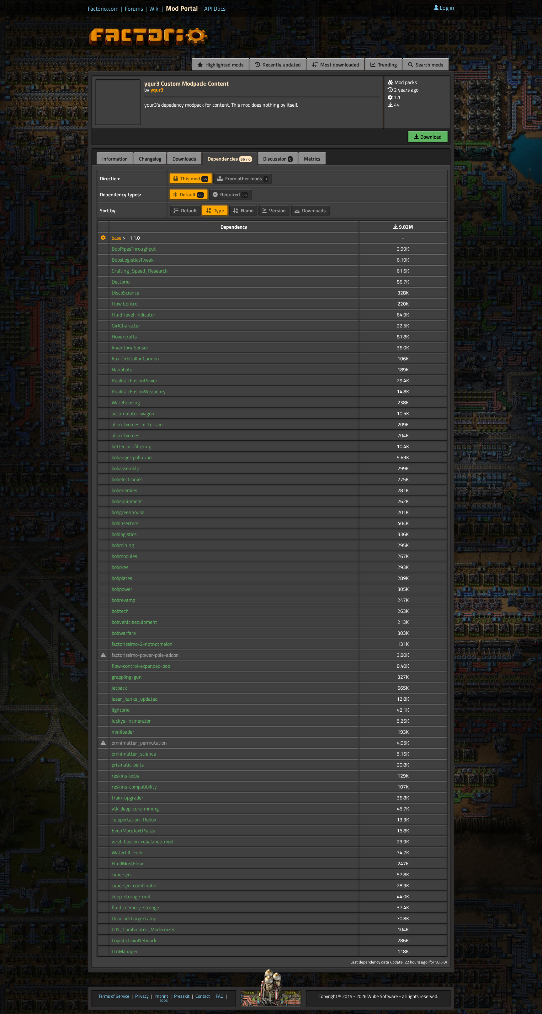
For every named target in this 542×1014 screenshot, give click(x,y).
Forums (134, 9)
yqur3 (157, 89)
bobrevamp (123, 600)
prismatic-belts (128, 764)
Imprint (161, 996)
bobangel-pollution (132, 457)
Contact (202, 996)
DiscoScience (125, 292)
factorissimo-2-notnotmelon (142, 644)
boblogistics (124, 534)
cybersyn (121, 874)
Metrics (312, 158)
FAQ (219, 996)
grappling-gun (127, 677)
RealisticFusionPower (134, 380)
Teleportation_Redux (134, 819)
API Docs (215, 9)
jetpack (119, 688)
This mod (193, 178)
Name (246, 210)
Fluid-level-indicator (133, 314)
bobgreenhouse (128, 512)
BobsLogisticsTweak (133, 259)
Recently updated (281, 64)
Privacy (142, 996)
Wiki (154, 9)
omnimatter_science (134, 753)
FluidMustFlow (127, 863)
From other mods (245, 178)
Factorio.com (103, 9)
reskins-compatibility (134, 786)
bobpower (122, 589)
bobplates (122, 578)
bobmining (123, 545)
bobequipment (127, 501)
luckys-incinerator (131, 721)
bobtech (120, 611)
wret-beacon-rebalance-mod (142, 841)
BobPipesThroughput (134, 248)
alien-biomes (125, 435)
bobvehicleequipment (134, 622)
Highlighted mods (224, 64)
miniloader (123, 731)
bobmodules (124, 556)
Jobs (164, 1000)
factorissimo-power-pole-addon (145, 655)
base (117, 238)
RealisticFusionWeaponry (139, 391)
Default (190, 194)
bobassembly (125, 468)
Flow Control (125, 303)
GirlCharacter (126, 325)
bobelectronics (127, 479)
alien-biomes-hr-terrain (137, 424)
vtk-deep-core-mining (135, 808)
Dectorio (121, 281)
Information (115, 158)
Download (430, 137)
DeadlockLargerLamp (134, 918)
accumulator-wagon (133, 413)
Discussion (277, 158)
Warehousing (126, 402)
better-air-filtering (131, 446)
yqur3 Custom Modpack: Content (186, 83)
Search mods (429, 64)
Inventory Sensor (130, 347)
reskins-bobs (125, 775)
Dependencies (229, 158)
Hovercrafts (124, 336)
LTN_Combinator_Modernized (143, 929)
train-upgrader (127, 797)
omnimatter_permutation (139, 742)
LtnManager (125, 951)
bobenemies (124, 490)
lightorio (121, 710)
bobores (120, 567)
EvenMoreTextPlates (133, 830)
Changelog (150, 158)
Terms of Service (113, 996)
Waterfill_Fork (127, 852)
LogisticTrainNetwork (134, 940)
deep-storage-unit (131, 896)
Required (233, 194)
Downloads (184, 158)
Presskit (181, 996)
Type (218, 210)
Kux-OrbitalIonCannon (135, 358)
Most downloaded (339, 64)
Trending (387, 64)
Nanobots (122, 369)
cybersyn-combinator (134, 885)
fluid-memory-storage (135, 907)
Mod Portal (182, 8)
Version (277, 210)
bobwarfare (124, 633)
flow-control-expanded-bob (141, 666)
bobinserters (125, 523)
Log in (447, 7)
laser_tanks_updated (134, 699)
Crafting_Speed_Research (140, 270)
